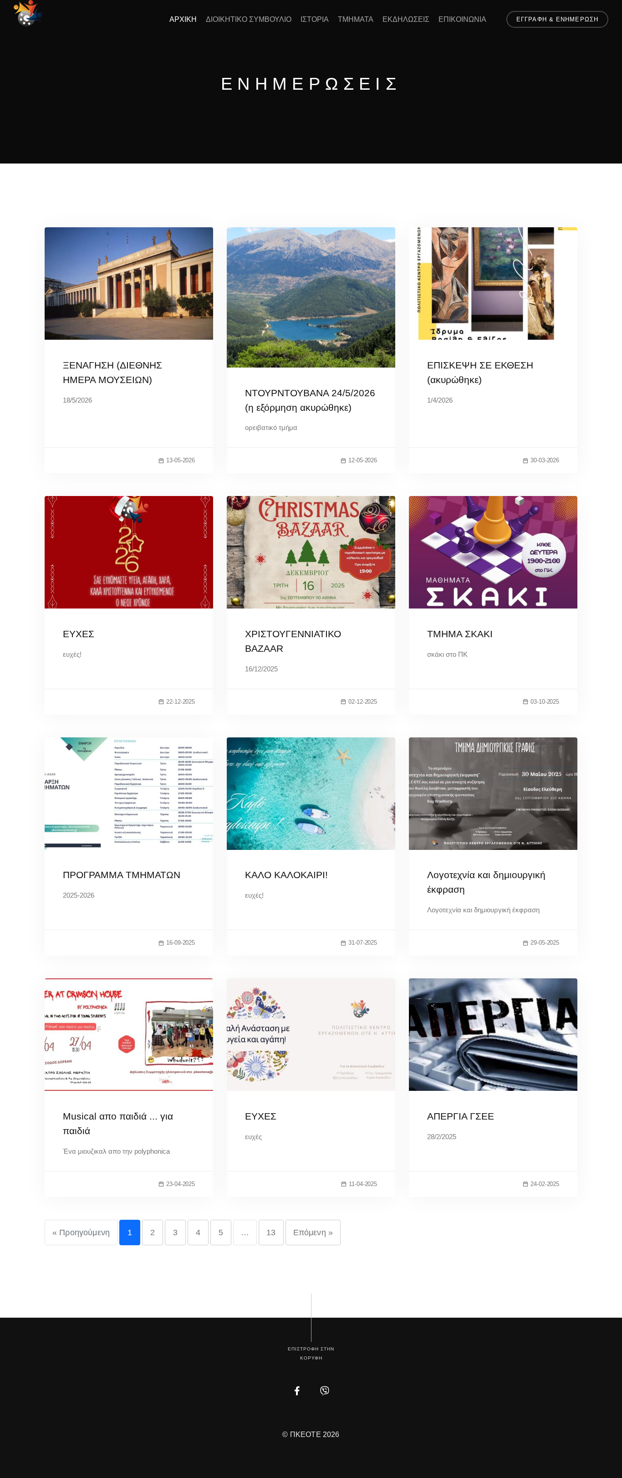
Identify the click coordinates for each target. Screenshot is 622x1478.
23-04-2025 (180, 1184)
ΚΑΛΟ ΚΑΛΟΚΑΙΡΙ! (286, 874)
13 (270, 1232)
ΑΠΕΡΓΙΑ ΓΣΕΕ (460, 1116)
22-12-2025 (180, 701)
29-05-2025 (544, 942)
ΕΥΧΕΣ (78, 634)
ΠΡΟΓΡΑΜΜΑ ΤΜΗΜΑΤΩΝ (121, 874)
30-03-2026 (544, 460)
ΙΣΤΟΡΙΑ (315, 19)
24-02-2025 (544, 1184)
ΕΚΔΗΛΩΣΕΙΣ (405, 19)
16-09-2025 (180, 942)
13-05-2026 (180, 460)
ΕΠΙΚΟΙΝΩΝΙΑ (462, 19)
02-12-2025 (362, 701)
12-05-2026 (362, 460)
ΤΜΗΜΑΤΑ (355, 19)
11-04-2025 (363, 1184)
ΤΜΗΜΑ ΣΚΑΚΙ (460, 634)
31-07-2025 (362, 942)
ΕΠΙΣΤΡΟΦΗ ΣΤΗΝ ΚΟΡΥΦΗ (311, 1353)
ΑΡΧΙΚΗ (183, 19)
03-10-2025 (544, 701)
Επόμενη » (313, 1232)
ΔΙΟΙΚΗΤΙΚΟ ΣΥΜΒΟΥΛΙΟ (248, 19)
